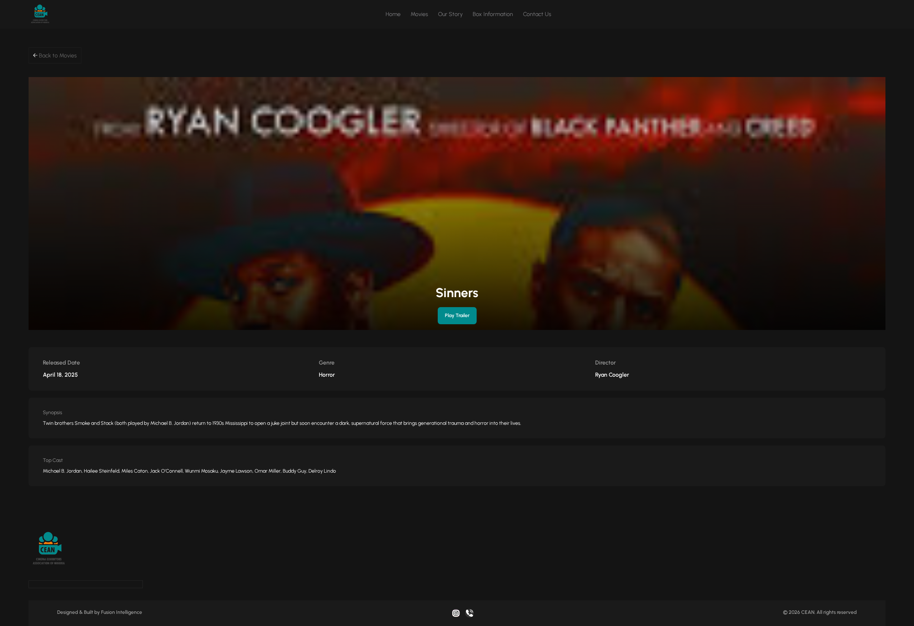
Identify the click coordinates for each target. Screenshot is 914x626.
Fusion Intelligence (121, 612)
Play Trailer (457, 315)
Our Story (450, 14)
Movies (419, 14)
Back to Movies (57, 55)
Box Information (493, 14)
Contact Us (537, 14)
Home (393, 14)
